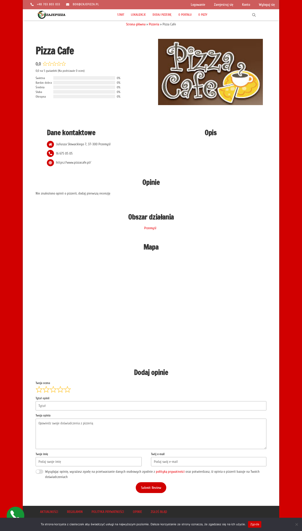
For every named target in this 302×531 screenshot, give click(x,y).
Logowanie (198, 5)
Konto (246, 5)
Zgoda (254, 524)
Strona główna (135, 24)
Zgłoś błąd (159, 512)
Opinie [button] (137, 512)
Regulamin (75, 512)
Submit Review (151, 488)
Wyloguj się (267, 5)
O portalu (185, 15)
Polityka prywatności (108, 512)
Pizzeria (154, 24)
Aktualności (49, 512)
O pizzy (202, 15)
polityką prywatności (170, 472)
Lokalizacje (138, 15)
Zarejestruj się (223, 5)
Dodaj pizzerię (162, 15)
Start (120, 15)
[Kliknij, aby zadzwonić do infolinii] (15, 515)
